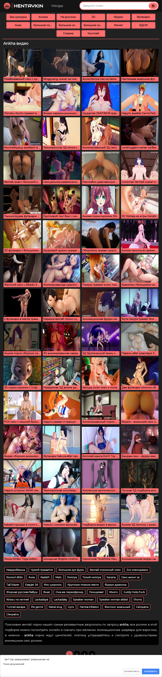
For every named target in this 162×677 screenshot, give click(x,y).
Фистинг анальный (117, 606)
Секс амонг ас (130, 577)
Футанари (143, 16)
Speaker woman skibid (113, 599)
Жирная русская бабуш (22, 592)
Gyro (71, 606)
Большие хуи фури (71, 569)
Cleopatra (12, 614)
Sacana (111, 577)
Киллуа (72, 577)
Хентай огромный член (105, 569)
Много (113, 592)
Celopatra (142, 606)
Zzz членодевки (137, 569)
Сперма (68, 33)
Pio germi (37, 606)
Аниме (43, 16)
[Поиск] (153, 6)
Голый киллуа (92, 577)
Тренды (57, 6)
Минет (118, 25)
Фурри (118, 16)
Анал (18, 25)
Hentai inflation (89, 606)
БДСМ (143, 25)
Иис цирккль (53, 584)
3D (93, 16)
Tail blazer (12, 584)
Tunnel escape (15, 606)
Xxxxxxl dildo (14, 577)
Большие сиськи (94, 25)
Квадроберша (15, 569)
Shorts (138, 599)
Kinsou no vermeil (17, 599)
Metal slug (55, 606)
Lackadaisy (60, 599)
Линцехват (96, 592)
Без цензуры (18, 16)
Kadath (45, 577)
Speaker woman (83, 599)
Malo (58, 577)
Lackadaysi (41, 599)
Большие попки (44, 25)
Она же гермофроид (69, 592)
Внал (46, 592)
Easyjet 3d (31, 584)
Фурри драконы (116, 584)
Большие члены (69, 25)
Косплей (93, 33)
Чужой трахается (42, 569)
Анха (31, 577)
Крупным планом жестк (83, 584)
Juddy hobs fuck (134, 592)
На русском (68, 16)
